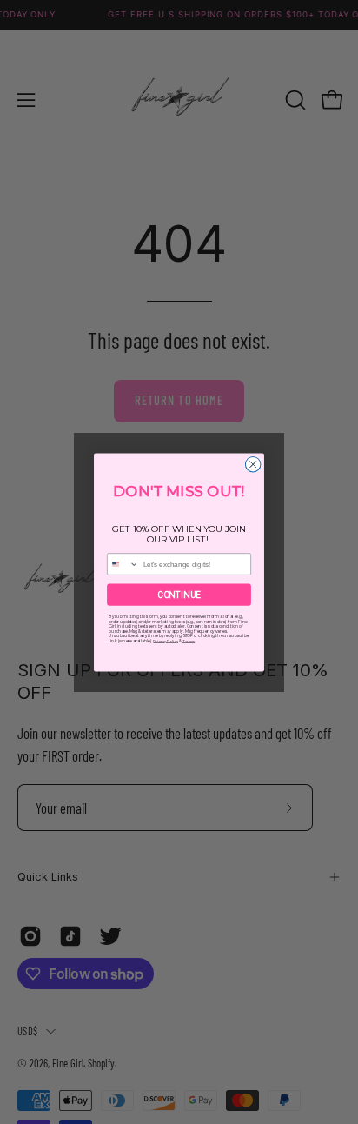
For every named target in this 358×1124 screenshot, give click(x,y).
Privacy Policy (165, 640)
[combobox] (123, 563)
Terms (188, 640)
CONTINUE (178, 594)
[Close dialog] (253, 464)
